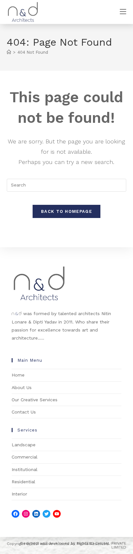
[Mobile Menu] (123, 11)
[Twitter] (46, 514)
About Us (22, 387)
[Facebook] (15, 514)
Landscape (24, 444)
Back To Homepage (66, 211)
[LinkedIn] (36, 514)
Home (18, 374)
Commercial (24, 456)
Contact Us (24, 411)
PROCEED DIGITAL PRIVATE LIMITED (101, 545)
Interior (19, 493)
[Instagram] (26, 514)
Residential (23, 481)
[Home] (9, 52)
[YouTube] (57, 514)
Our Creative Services (34, 399)
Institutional (24, 469)
